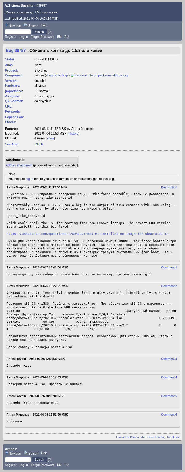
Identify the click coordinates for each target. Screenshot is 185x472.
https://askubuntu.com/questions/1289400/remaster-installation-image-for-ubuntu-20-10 (87, 234)
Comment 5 (169, 396)
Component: (14, 75)
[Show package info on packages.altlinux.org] (99, 75)
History (73, 133)
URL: (8, 106)
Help (44, 25)
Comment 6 (169, 414)
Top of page (173, 437)
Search (33, 25)
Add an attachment (19, 165)
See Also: (12, 144)
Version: (11, 80)
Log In (23, 37)
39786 (38, 144)
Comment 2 (169, 286)
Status (9, 59)
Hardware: (12, 85)
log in (29, 179)
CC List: (11, 138)
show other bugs (57, 75)
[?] (50, 32)
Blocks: (10, 122)
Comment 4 (169, 377)
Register (10, 37)
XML (143, 437)
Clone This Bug (156, 437)
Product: (11, 70)
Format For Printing (127, 437)
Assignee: (12, 96)
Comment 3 (169, 359)
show (50, 138)
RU (66, 37)
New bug (15, 25)
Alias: (9, 65)
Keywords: (13, 111)
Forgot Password (42, 37)
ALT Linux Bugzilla (19, 5)
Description (169, 187)
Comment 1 (169, 267)
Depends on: (14, 117)
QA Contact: (14, 101)
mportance (13, 91)
